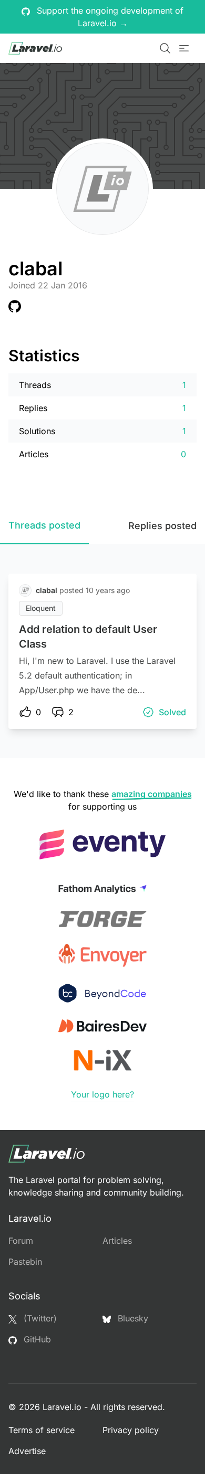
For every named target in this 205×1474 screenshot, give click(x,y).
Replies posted (162, 525)
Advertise (27, 1451)
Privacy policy (130, 1430)
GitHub (36, 1339)
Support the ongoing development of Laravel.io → (108, 16)
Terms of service (41, 1430)
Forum (20, 1240)
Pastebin (25, 1261)
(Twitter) (39, 1318)
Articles (117, 1240)
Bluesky (131, 1318)
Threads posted (44, 525)
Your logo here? (102, 1094)
